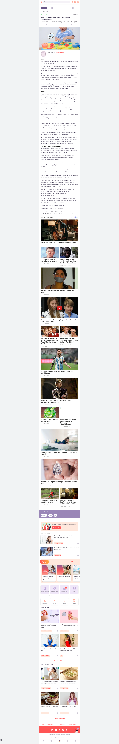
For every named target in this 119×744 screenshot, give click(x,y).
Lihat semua (74, 562)
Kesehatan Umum (59, 543)
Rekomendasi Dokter (46, 630)
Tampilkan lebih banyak (59, 660)
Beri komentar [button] (56, 527)
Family (50, 515)
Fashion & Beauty (65, 713)
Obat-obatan (58, 555)
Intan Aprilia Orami (60, 52)
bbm (55, 515)
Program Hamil (64, 688)
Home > (42, 11)
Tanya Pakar (43, 515)
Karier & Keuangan (45, 688)
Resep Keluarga (45, 713)
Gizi (61, 655)
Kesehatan (46, 11)
